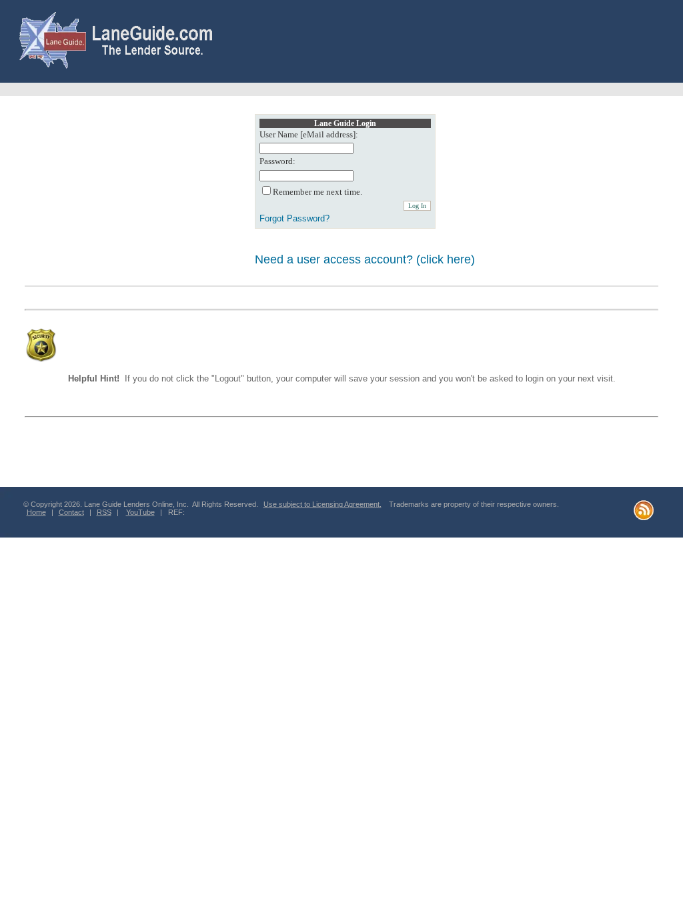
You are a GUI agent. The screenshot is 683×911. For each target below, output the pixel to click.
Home (36, 512)
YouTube (140, 512)
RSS (104, 512)
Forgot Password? (294, 218)
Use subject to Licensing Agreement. (322, 504)
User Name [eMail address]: (308, 134)
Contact (71, 512)
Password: (277, 161)
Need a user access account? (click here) (365, 259)
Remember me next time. (317, 192)
